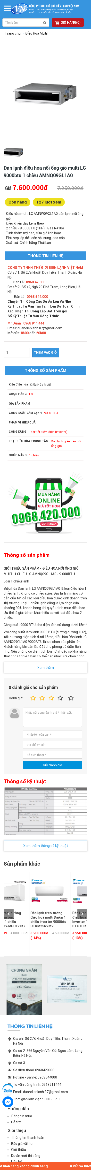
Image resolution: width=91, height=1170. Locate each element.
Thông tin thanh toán (27, 1138)
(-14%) (14, 938)
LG (31, 394)
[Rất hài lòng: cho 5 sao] (71, 698)
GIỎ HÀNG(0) (71, 22)
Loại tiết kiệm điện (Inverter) (48, 432)
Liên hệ (16, 1162)
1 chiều (34, 455)
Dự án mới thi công (25, 1156)
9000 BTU (51, 413)
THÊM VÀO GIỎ (45, 353)
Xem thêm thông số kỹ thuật (45, 846)
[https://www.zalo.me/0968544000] (7, 1089)
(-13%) (56, 938)
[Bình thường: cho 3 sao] (50, 698)
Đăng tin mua (21, 1116)
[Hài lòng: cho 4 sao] (60, 698)
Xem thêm (45, 668)
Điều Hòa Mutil (36, 33)
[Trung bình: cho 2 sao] (41, 698)
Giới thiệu (18, 1150)
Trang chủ (13, 33)
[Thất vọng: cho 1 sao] (32, 698)
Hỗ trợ (16, 1122)
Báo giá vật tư (22, 1144)
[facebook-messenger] (7, 1101)
